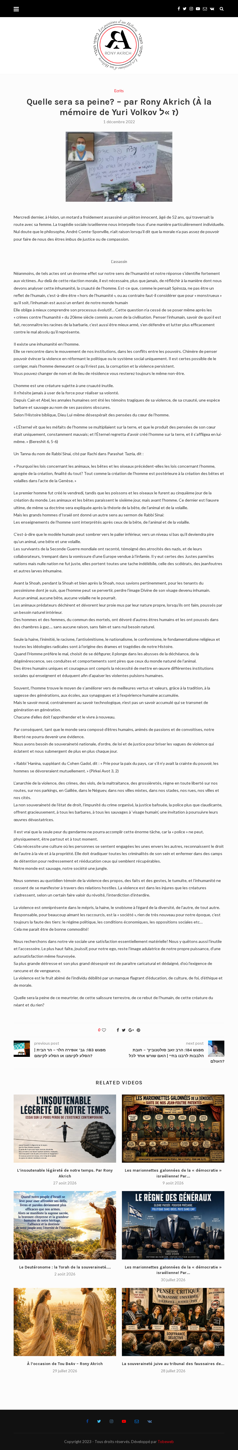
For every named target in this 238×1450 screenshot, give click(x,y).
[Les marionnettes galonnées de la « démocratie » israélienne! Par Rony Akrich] (173, 1129)
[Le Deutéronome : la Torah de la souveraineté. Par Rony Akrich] (65, 1225)
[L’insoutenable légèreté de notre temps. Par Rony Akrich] (65, 1129)
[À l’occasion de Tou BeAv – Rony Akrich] (65, 1322)
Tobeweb (166, 1441)
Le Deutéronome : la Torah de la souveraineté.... (65, 1267)
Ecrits (119, 91)
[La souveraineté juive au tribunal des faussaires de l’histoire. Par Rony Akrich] (173, 1322)
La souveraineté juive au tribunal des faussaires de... (173, 1363)
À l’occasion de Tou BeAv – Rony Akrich (65, 1363)
